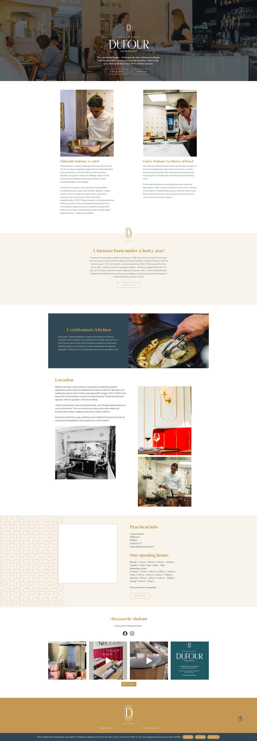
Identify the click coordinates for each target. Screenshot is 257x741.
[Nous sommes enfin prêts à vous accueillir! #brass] (67, 661)
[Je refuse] (253, 737)
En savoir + (213, 737)
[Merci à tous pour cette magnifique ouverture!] (108, 661)
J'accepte (188, 737)
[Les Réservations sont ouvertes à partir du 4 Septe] (190, 661)
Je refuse (200, 737)
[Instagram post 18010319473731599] (149, 661)
